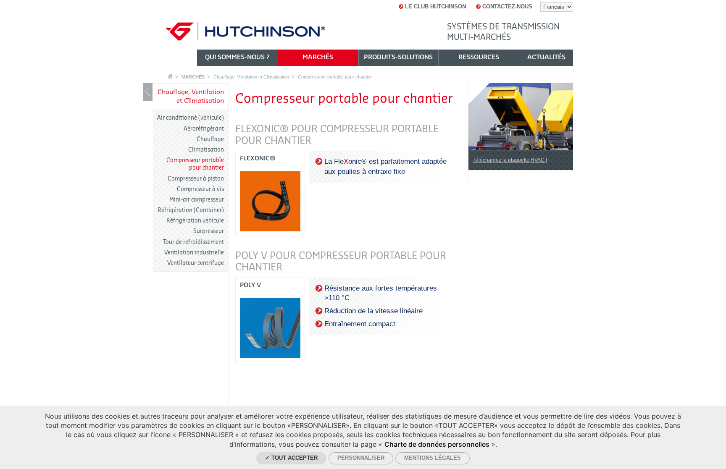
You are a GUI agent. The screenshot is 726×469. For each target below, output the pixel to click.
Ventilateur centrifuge (195, 263)
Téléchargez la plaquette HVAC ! (510, 160)
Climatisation (206, 149)
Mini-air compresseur (196, 199)
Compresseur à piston (196, 178)
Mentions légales (432, 458)
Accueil (170, 76)
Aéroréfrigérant (204, 128)
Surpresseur (208, 231)
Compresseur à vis (200, 189)
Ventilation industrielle (194, 252)
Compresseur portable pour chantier (335, 76)
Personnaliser (360, 458)
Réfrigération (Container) (191, 210)
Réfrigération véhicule (195, 220)
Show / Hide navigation (148, 92)
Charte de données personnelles (436, 444)
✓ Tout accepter (291, 458)
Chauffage (210, 139)
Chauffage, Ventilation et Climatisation (251, 76)
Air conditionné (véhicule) (190, 118)
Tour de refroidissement (193, 242)
